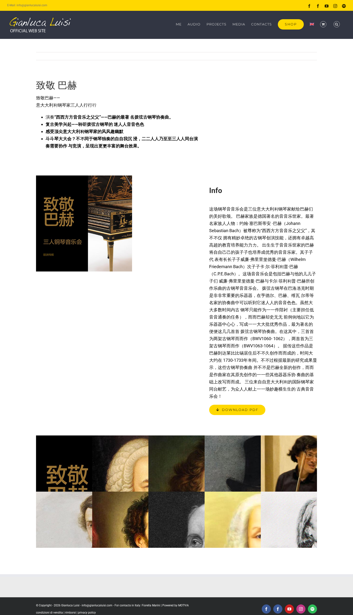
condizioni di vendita (49, 612)
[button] (337, 24)
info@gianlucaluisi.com (97, 605)
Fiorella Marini (151, 605)
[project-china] (84, 177)
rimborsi (70, 612)
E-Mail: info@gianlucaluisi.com (27, 5)
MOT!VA (183, 605)
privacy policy (87, 612)
